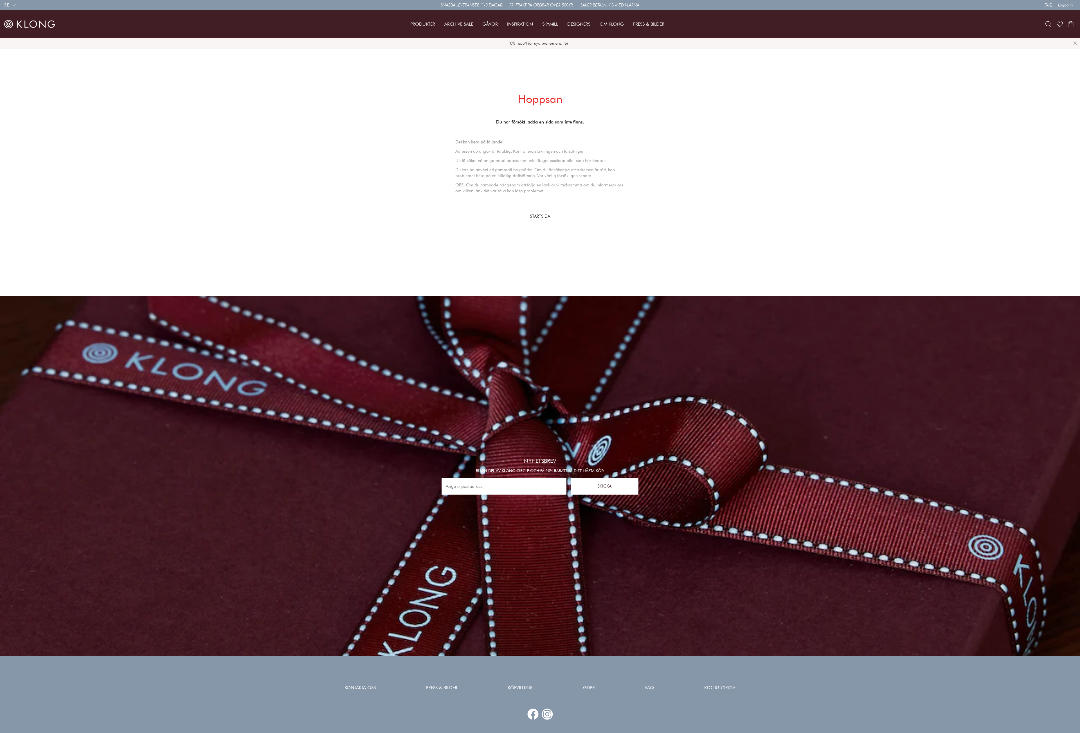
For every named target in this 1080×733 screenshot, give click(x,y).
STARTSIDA (540, 216)
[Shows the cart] (1070, 24)
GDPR (589, 687)
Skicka (604, 486)
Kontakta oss (360, 687)
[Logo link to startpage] (29, 24)
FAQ (1048, 5)
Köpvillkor (520, 687)
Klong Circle (719, 687)
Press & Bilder (441, 687)
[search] (1048, 24)
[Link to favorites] (1060, 24)
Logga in (1065, 5)
